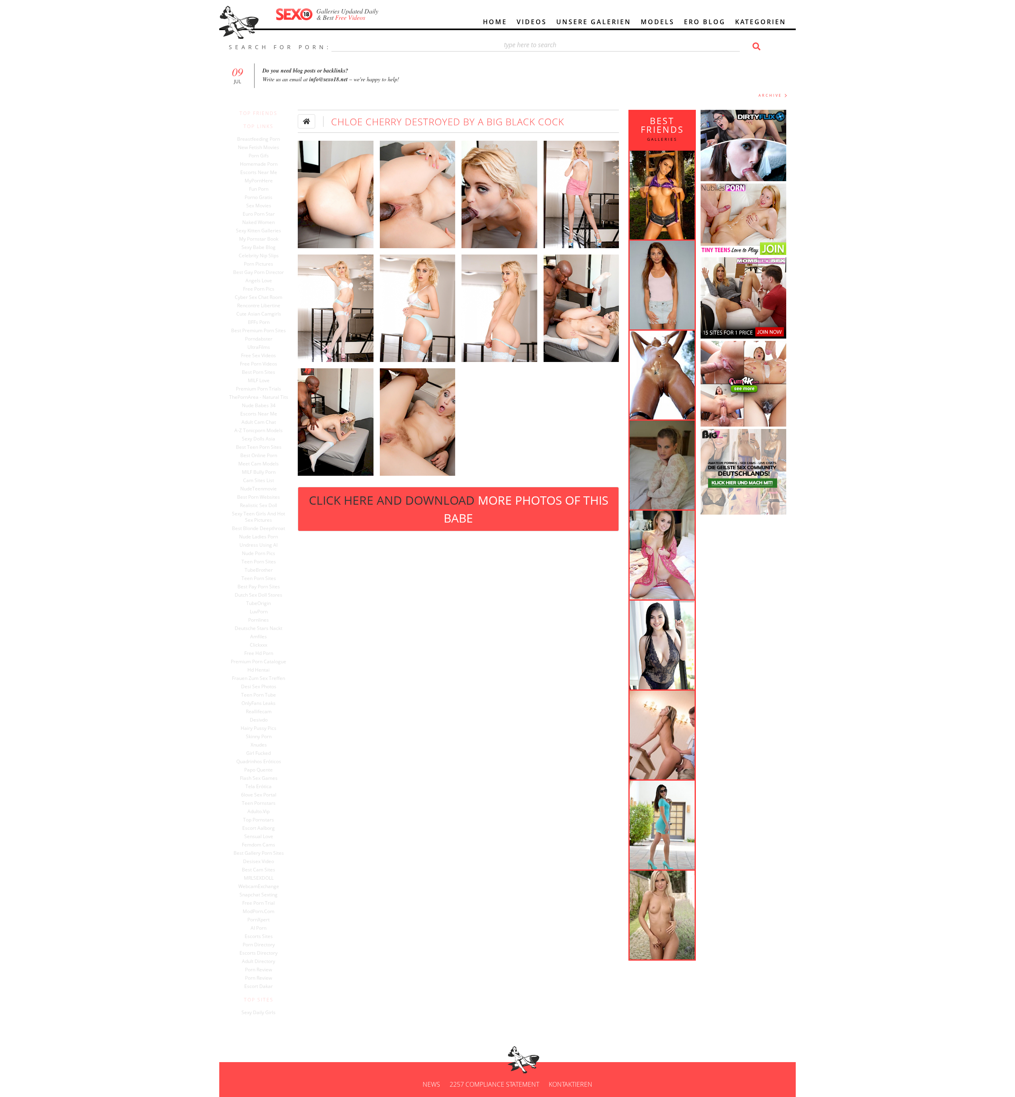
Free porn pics (258, 289)
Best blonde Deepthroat (258, 528)
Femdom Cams (258, 845)
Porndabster (258, 339)
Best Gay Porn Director (258, 272)
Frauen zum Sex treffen (258, 678)
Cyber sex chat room (258, 297)
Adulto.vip (258, 811)
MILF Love (259, 380)
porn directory (259, 945)
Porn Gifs (259, 156)
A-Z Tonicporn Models (258, 430)
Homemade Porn (259, 164)
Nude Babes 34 (259, 405)
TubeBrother (259, 570)
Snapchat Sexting (258, 895)
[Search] (755, 46)
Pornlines (258, 620)
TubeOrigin (258, 603)
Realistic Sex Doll (258, 505)
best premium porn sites (258, 330)
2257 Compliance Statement (494, 1084)
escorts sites (259, 936)
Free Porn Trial (258, 903)
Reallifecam (259, 711)
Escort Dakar (258, 986)
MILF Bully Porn (259, 472)
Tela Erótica (258, 786)
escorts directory (258, 953)
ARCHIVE (770, 95)
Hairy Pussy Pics (258, 728)
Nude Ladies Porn (258, 537)
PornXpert (258, 920)
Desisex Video (258, 861)
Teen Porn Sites (258, 562)
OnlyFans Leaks (258, 703)
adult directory (258, 961)
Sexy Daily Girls (258, 1012)
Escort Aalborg (258, 828)
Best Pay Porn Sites (258, 587)
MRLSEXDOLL (259, 878)
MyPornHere (259, 181)
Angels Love (258, 281)
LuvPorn (259, 612)
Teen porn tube (258, 695)
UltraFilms (258, 347)
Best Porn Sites (258, 372)
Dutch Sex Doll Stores (258, 595)
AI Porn (258, 928)
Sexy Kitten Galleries (258, 231)
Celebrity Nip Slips (259, 256)
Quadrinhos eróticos (258, 761)
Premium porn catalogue (258, 662)
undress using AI (258, 545)
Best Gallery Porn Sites (259, 853)
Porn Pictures (258, 264)
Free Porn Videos (258, 364)
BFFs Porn (259, 322)
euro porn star (259, 214)
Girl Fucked (258, 753)
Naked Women (258, 222)
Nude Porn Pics (258, 553)
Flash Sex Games (259, 778)
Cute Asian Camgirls (258, 314)
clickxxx (258, 645)
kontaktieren (570, 1084)
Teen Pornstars (259, 803)
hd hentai (258, 670)
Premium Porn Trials (258, 389)
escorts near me (258, 414)
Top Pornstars (258, 820)
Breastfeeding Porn (258, 139)
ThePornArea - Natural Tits (258, 397)
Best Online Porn (258, 455)
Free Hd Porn (258, 653)
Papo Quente (258, 770)
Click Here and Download (458, 509)
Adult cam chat (258, 422)
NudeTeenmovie (258, 489)
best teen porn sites (259, 447)
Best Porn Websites (258, 497)
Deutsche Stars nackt (258, 628)
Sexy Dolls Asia (258, 439)
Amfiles (258, 637)
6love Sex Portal (258, 795)
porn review (258, 970)
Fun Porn (258, 189)
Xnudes (259, 745)
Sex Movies (258, 206)
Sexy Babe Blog (258, 247)
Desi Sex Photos (258, 686)
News (431, 1084)
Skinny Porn (259, 736)
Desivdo (259, 720)
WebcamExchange (258, 886)
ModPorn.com (258, 911)
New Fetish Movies (258, 147)
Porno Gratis (258, 197)
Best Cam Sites (258, 870)
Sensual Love (258, 836)
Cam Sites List (258, 480)
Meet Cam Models (258, 464)
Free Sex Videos (258, 355)
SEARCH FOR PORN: (280, 47)
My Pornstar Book (258, 239)
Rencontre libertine (258, 305)
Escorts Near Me (258, 172)
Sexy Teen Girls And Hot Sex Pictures (258, 517)
